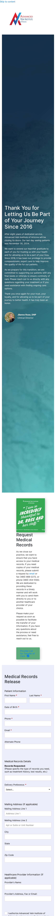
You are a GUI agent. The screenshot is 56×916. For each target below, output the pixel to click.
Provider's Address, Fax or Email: (21, 894)
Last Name (35, 695)
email (32, 573)
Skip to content (7, 1)
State (7, 843)
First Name (11, 695)
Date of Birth (12, 707)
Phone (9, 718)
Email (8, 730)
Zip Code (9, 855)
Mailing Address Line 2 (16, 820)
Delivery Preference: (15, 784)
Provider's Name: (13, 882)
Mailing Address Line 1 (16, 808)
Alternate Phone (12, 741)
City (7, 832)
